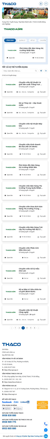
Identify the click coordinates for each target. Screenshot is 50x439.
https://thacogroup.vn (11, 370)
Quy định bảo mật (7, 355)
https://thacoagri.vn (10, 394)
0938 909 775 (9, 421)
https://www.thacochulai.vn (13, 382)
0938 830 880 (9, 415)
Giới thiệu (5, 349)
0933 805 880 (9, 428)
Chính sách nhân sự (8, 352)
